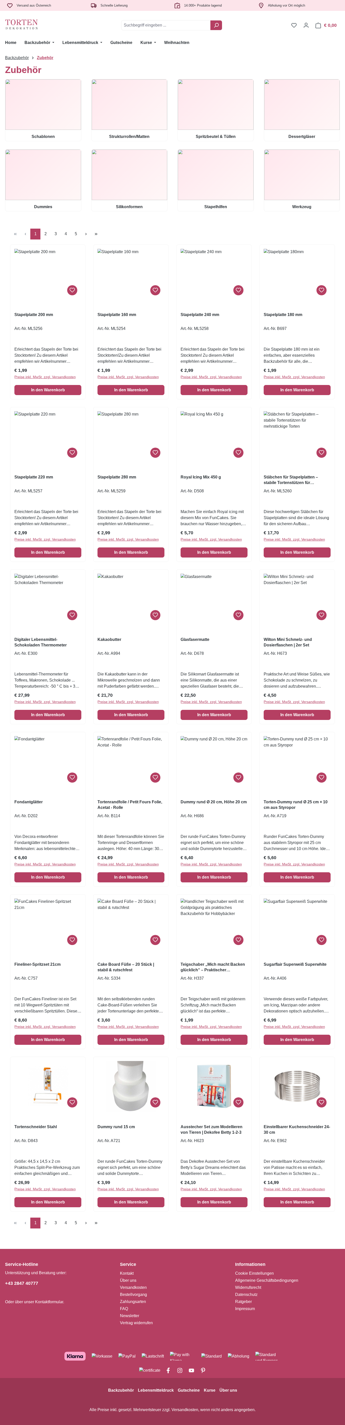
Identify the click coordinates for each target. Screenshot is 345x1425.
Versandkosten (133, 1287)
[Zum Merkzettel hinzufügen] (72, 290)
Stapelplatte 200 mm (33, 314)
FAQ (124, 1309)
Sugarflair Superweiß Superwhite (295, 964)
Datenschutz (246, 1294)
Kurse (209, 1390)
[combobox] (166, 25)
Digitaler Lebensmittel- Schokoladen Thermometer (40, 642)
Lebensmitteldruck (156, 1390)
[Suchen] (216, 25)
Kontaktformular (49, 1302)
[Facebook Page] (166, 1371)
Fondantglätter (28, 802)
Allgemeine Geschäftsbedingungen (266, 1280)
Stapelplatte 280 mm (116, 477)
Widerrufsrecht (248, 1287)
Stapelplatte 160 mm (116, 314)
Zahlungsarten (133, 1301)
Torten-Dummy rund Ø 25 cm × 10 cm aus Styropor (296, 805)
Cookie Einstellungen (254, 1273)
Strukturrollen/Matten (129, 136)
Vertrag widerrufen (136, 1323)
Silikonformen (129, 207)
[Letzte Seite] (96, 234)
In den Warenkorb (48, 390)
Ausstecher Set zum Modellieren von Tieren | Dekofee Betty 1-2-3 (211, 1129)
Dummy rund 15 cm (116, 1127)
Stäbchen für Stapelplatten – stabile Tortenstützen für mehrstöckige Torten (291, 480)
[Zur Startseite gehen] (30, 24)
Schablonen (43, 136)
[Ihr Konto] (306, 25)
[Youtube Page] (189, 1371)
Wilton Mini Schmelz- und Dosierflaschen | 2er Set (288, 642)
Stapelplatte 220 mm (33, 477)
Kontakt (127, 1273)
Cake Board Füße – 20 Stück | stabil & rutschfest (125, 967)
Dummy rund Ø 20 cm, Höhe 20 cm (214, 802)
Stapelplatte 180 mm (283, 314)
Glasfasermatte (195, 639)
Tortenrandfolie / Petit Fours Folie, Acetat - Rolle (129, 805)
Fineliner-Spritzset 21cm (37, 964)
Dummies (43, 207)
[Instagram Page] (178, 1371)
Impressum (245, 1309)
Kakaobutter (109, 639)
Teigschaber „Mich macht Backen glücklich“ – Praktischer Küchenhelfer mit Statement (213, 967)
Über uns (128, 1280)
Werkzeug (301, 207)
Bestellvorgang (133, 1294)
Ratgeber (243, 1301)
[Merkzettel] (294, 25)
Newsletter (129, 1316)
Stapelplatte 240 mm (200, 314)
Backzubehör (121, 1390)
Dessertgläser (301, 136)
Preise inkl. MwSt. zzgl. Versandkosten (45, 377)
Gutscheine (189, 1390)
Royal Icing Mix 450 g (201, 477)
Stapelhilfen (215, 207)
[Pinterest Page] (200, 1371)
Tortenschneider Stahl (35, 1127)
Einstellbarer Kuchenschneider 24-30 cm (297, 1129)
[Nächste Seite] (86, 234)
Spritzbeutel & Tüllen (216, 136)
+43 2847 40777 (21, 1283)
